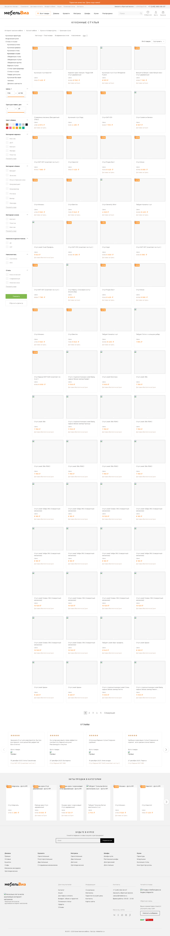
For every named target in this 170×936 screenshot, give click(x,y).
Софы (7, 865)
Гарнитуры (141, 856)
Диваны (56, 13)
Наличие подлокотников (15, 239)
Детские (74, 862)
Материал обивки (13, 166)
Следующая (109, 713)
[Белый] (10, 124)
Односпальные (43, 856)
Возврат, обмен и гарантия (68, 899)
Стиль (8, 270)
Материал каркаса (13, 134)
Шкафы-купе (108, 856)
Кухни (96, 13)
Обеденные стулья (14, 59)
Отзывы (61, 907)
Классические (75, 36)
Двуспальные (43, 862)
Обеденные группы (14, 62)
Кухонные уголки (13, 45)
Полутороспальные (45, 859)
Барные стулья (13, 65)
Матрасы (77, 13)
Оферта (61, 904)
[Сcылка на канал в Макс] (122, 915)
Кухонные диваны (13, 48)
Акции (59, 6)
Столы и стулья (11, 42)
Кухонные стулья (13, 54)
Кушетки (8, 862)
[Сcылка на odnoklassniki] (118, 915)
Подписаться (107, 840)
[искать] (141, 13)
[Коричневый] (7, 124)
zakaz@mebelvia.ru (120, 896)
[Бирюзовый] (23, 128)
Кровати (66, 13)
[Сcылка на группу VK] (114, 915)
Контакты (80, 6)
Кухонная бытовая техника (14, 79)
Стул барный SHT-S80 (58, 763)
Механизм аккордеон (13, 868)
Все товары (44, 13)
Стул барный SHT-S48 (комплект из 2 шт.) (104, 763)
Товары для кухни (13, 74)
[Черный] (26, 124)
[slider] (7, 97)
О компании (24, 6)
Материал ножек (12, 215)
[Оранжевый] (17, 128)
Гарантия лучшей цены (94, 896)
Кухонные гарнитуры (13, 36)
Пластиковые (48, 36)
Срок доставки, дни (13, 105)
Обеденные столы (14, 56)
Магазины (89, 893)
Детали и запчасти (14, 83)
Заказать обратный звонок (124, 6)
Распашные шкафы (111, 859)
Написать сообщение (150, 913)
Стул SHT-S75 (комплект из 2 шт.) (23, 763)
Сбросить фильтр (16, 303)
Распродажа (107, 13)
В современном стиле (62, 36)
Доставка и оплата (36, 6)
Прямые (7, 856)
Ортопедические (11, 871)
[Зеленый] (20, 128)
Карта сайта (90, 901)
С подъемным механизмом (47, 865)
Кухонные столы (13, 51)
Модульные (141, 859)
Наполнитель (11, 254)
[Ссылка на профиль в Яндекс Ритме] (130, 915)
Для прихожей (109, 862)
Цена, (9, 89)
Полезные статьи (69, 6)
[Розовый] (10, 128)
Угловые (8, 859)
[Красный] (7, 128)
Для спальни (109, 865)
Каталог (61, 890)
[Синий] (17, 124)
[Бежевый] (13, 124)
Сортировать (157, 41)
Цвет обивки (11, 120)
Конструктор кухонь (144, 865)
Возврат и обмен (50, 6)
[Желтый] (13, 128)
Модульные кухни (12, 39)
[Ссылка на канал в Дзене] (126, 915)
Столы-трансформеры (15, 68)
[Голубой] (20, 124)
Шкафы (87, 13)
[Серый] (23, 124)
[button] (47, 68)
